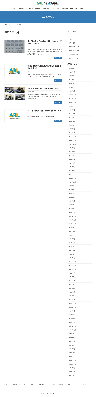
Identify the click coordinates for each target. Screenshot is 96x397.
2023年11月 (72, 178)
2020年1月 (72, 322)
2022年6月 (72, 239)
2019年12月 (72, 326)
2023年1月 (72, 212)
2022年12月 (72, 216)
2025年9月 (72, 106)
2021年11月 (72, 265)
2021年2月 (72, 296)
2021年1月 (72, 299)
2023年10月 (72, 182)
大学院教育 (41, 384)
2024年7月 (72, 155)
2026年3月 (72, 83)
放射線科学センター (74, 46)
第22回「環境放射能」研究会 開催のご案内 (44, 111)
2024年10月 (72, 144)
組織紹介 (15, 384)
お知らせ (71, 39)
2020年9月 (72, 311)
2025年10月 (72, 102)
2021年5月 (72, 284)
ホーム (8, 384)
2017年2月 (72, 375)
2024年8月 (72, 151)
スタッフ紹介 (51, 384)
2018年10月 (72, 364)
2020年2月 (72, 318)
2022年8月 (72, 231)
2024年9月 (72, 148)
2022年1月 (72, 258)
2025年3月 (72, 125)
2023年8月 (72, 189)
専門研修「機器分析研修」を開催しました (43, 88)
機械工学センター (74, 58)
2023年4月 (72, 201)
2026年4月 (72, 79)
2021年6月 (72, 280)
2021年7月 (72, 277)
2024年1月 (72, 174)
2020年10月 (72, 307)
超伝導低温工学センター (76, 54)
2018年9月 (72, 368)
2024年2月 (72, 170)
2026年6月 (72, 76)
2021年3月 (72, 292)
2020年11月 (72, 303)
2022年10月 (72, 223)
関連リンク (70, 384)
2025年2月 (72, 129)
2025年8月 (72, 110)
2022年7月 (72, 235)
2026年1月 (72, 91)
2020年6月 (72, 315)
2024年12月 (72, 136)
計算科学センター (74, 50)
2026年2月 (72, 87)
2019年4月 (72, 349)
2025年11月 (72, 98)
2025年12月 (72, 95)
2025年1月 (72, 132)
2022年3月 (72, 250)
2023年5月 (72, 197)
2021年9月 (72, 273)
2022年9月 (72, 227)
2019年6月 (72, 345)
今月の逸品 (72, 43)
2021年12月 (72, 261)
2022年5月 (72, 242)
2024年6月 (72, 159)
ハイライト (72, 35)
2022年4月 (72, 246)
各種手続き (61, 384)
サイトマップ (80, 384)
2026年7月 (72, 72)
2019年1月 (72, 356)
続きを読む (58, 58)
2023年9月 (72, 186)
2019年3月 (72, 352)
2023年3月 (72, 205)
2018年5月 (72, 371)
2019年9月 (72, 334)
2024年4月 (72, 167)
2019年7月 (72, 341)
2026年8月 (72, 68)
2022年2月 (72, 254)
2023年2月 (72, 208)
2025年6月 (72, 117)
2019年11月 (72, 330)
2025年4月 (72, 121)
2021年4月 (72, 288)
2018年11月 (72, 360)
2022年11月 (72, 220)
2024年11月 (72, 140)
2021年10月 (72, 269)
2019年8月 (72, 337)
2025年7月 (72, 113)
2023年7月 (72, 193)
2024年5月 (72, 163)
